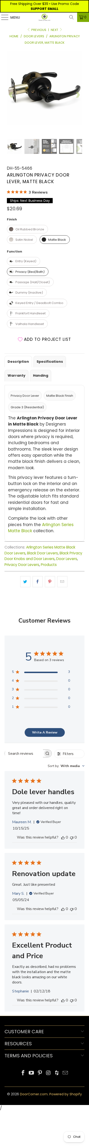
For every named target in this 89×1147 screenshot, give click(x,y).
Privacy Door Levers (22, 564)
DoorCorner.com (34, 1094)
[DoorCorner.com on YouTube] (31, 1073)
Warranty (16, 375)
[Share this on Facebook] (38, 581)
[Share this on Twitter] (25, 581)
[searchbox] (24, 753)
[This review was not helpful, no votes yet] (71, 837)
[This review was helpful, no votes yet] (63, 837)
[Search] (71, 17)
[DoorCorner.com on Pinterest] (40, 1073)
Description (18, 361)
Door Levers (66, 558)
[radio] (27, 229)
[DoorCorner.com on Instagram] (48, 1073)
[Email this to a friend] (62, 581)
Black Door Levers (42, 553)
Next (55, 30)
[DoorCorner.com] (44, 17)
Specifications (50, 361)
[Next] (77, 95)
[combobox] (66, 766)
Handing (40, 375)
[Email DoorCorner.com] (65, 1073)
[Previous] (11, 95)
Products (49, 564)
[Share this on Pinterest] (50, 581)
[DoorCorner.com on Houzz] (57, 1073)
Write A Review (44, 732)
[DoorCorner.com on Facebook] (23, 1073)
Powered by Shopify (65, 1094)
